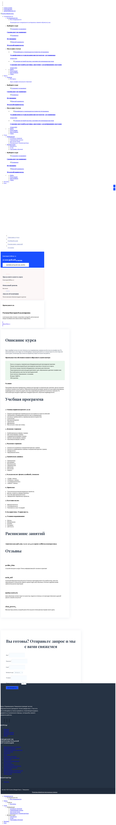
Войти (12, 69)
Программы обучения (10, 756)
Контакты (6, 782)
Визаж (5, 735)
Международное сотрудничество (13, 770)
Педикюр (6, 731)
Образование (8, 769)
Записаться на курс (15, 265)
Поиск (12, 74)
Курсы (5, 801)
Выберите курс (10, 672)
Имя (7, 655)
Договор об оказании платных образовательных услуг (12, 766)
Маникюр (6, 729)
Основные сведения (10, 748)
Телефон (8, 677)
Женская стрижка (9, 732)
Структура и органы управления (13, 750)
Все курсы (13, 804)
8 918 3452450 (8, 9)
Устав (5, 755)
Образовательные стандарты (12, 747)
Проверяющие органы (16, 810)
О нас (5, 805)
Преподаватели (8, 751)
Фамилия (8, 661)
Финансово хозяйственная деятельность (11, 761)
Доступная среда (9, 764)
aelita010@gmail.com (10, 11)
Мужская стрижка (9, 734)
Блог (5, 823)
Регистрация (14, 71)
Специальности (8, 796)
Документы (7, 753)
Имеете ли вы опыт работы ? (13, 683)
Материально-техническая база (19, 813)
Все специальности (15, 799)
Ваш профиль (14, 72)
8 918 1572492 (8, 8)
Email (7, 667)
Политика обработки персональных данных (44, 792)
